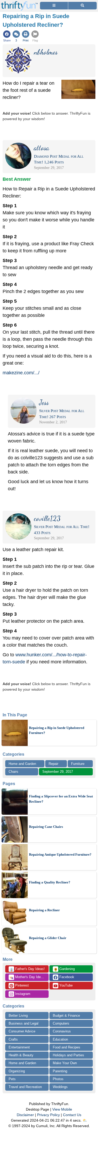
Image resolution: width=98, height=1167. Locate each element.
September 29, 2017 (57, 772)
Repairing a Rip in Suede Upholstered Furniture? (56, 730)
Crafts (13, 1039)
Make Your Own (65, 1063)
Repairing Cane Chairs (46, 827)
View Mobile (62, 1109)
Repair (53, 764)
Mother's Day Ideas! (27, 977)
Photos (58, 1079)
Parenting (60, 1071)
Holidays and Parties (68, 1055)
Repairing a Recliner (44, 910)
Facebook (66, 977)
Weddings (60, 1087)
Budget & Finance (66, 1015)
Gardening (64, 969)
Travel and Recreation (25, 1087)
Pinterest (21, 985)
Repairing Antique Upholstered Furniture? (60, 854)
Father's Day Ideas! (27, 969)
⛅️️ (85, 1120)
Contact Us (72, 1115)
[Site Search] (82, 5)
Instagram (22, 994)
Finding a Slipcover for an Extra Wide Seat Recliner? (61, 798)
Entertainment (19, 1047)
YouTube (65, 985)
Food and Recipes (66, 1047)
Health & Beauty (21, 1055)
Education (60, 1039)
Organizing (17, 1071)
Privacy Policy (48, 1115)
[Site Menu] (54, 5)
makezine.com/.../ (21, 372)
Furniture (77, 764)
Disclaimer (25, 1115)
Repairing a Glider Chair (47, 938)
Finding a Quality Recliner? (49, 882)
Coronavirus (62, 1031)
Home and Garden (22, 764)
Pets (12, 1079)
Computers (61, 1023)
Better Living (18, 1015)
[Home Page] (19, 3)
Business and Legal (23, 1023)
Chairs (13, 772)
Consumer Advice (22, 1031)
